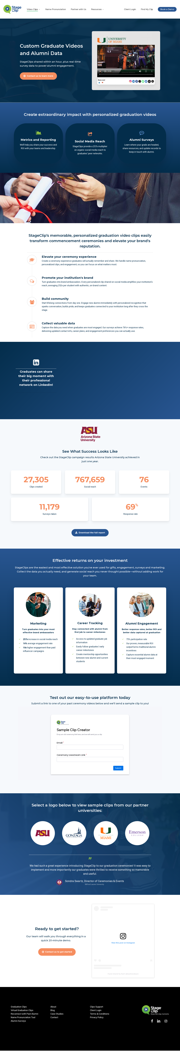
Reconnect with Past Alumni (24, 1014)
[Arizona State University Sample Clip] (43, 844)
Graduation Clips (19, 1006)
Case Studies (56, 1014)
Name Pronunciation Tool (23, 1017)
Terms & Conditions (99, 1014)
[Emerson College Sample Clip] (137, 844)
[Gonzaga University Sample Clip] (74, 844)
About (53, 1006)
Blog (52, 1010)
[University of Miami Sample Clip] (106, 844)
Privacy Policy (96, 1017)
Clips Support (96, 1006)
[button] (40, 76)
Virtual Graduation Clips (22, 1010)
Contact (54, 1017)
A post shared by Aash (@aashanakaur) (123, 974)
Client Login (95, 1010)
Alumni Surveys (18, 1021)
